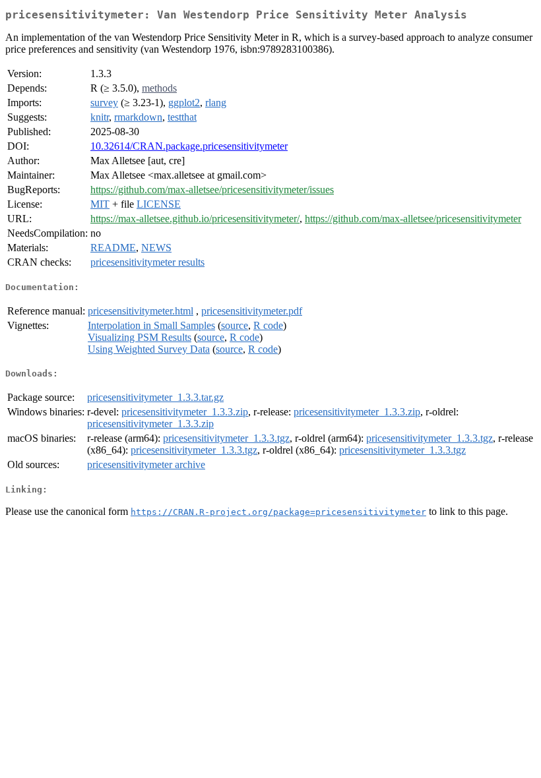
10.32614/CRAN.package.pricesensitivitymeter (189, 146)
